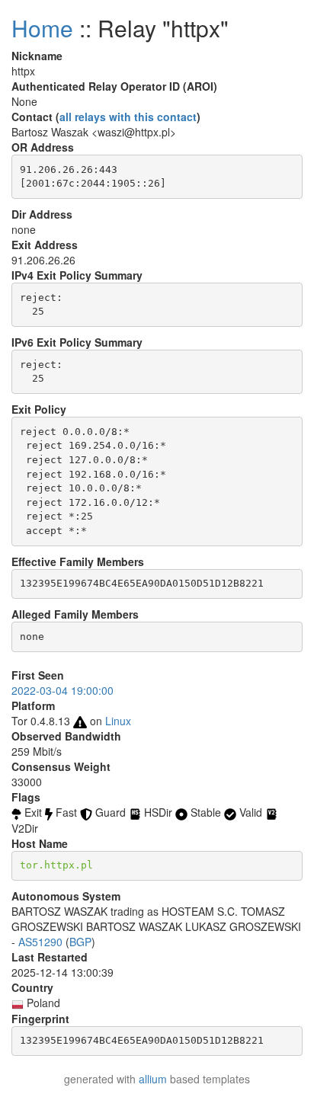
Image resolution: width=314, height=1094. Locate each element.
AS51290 (40, 941)
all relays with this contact (128, 116)
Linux (118, 720)
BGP (80, 941)
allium (153, 1078)
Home (42, 27)
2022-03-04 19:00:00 (62, 690)
